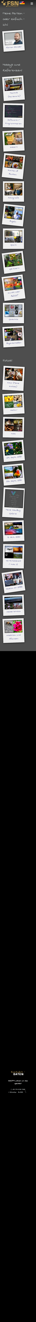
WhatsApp (12, 1092)
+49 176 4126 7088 (18, 1089)
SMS (21, 1092)
